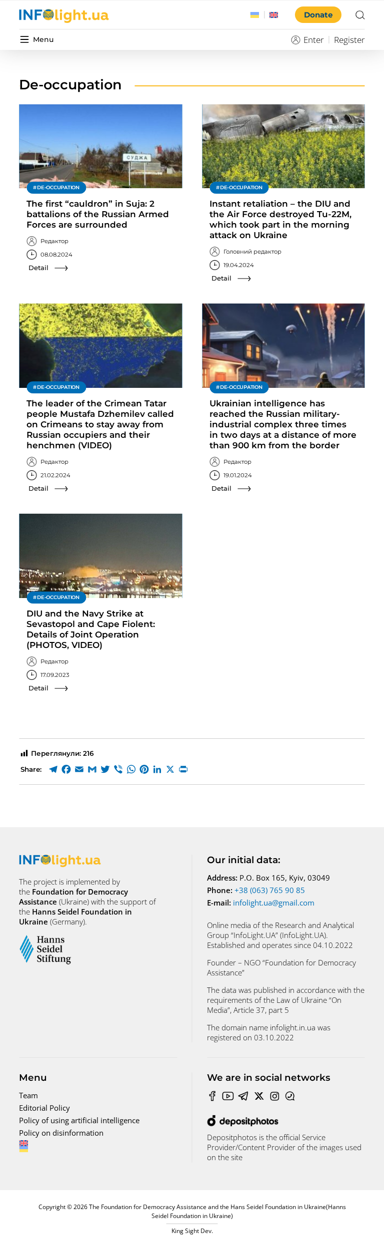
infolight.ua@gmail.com (273, 903)
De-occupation (58, 187)
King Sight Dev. (192, 1231)
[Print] (183, 769)
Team (28, 1095)
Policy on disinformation (61, 1133)
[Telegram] (53, 769)
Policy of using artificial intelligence (79, 1120)
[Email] (79, 769)
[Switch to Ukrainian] (255, 15)
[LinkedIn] (157, 769)
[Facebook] (66, 769)
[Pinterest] (144, 769)
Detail (38, 268)
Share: (31, 769)
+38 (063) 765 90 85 (269, 890)
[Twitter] (105, 769)
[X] (170, 769)
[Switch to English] (274, 15)
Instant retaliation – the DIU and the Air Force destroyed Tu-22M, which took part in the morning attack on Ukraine (281, 219)
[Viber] (118, 769)
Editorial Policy (44, 1108)
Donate (318, 14)
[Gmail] (92, 769)
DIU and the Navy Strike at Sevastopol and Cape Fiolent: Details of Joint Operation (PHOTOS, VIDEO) (90, 629)
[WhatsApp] (131, 769)
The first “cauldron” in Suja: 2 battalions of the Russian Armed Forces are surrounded (97, 214)
